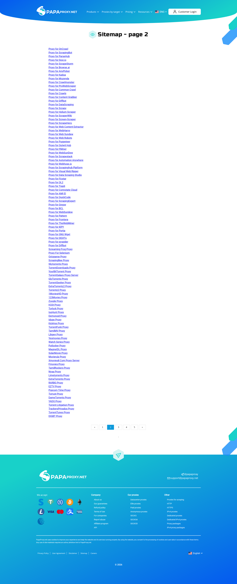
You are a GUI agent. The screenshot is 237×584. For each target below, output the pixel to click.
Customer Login (187, 11)
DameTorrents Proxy (60, 397)
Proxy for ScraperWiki (60, 115)
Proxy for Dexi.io (57, 60)
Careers (94, 553)
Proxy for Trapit (57, 186)
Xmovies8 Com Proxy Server (64, 360)
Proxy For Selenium (59, 252)
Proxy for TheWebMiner (61, 223)
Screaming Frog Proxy (61, 249)
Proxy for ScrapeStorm (61, 63)
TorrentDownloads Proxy (62, 267)
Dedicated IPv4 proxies (176, 519)
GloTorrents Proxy (58, 278)
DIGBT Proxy (55, 416)
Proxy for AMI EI (57, 193)
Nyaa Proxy (55, 371)
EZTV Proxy (55, 386)
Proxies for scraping (175, 500)
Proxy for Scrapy (57, 108)
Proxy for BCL (56, 208)
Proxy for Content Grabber (63, 97)
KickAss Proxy (56, 323)
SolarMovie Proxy (58, 353)
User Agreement (58, 553)
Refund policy (99, 508)
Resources (143, 11)
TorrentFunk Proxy (59, 327)
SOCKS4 (134, 519)
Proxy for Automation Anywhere (66, 160)
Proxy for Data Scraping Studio (65, 175)
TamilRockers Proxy (59, 367)
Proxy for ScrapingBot (60, 52)
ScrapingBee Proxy (59, 260)
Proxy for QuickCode (60, 197)
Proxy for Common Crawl (62, 89)
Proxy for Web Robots (60, 137)
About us (98, 500)
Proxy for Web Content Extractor (66, 126)
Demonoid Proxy (58, 315)
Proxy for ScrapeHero (60, 123)
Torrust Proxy (56, 393)
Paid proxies (135, 508)
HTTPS (170, 508)
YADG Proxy (55, 401)
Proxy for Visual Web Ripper (63, 171)
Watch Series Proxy (59, 341)
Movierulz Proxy (57, 356)
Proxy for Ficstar (57, 178)
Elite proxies (135, 504)
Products (91, 11)
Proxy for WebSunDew (61, 152)
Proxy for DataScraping (61, 104)
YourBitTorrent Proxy (60, 271)
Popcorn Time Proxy (59, 390)
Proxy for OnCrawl (58, 48)
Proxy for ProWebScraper (62, 85)
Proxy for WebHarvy (59, 130)
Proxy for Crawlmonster (61, 82)
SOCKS (133, 515)
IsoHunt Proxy (56, 312)
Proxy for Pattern (58, 215)
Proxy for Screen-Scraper (62, 119)
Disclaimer (73, 553)
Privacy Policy (43, 553)
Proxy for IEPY (56, 226)
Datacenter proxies (138, 500)
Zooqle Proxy (56, 301)
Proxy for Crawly (57, 93)
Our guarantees (100, 504)
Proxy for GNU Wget (59, 234)
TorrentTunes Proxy (59, 412)
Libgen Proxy (56, 334)
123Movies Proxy (58, 297)
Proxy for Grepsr (57, 204)
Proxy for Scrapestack (60, 156)
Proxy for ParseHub (59, 56)
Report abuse (99, 519)
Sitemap (84, 553)
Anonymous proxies (138, 512)
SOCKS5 (134, 523)
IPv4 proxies (172, 512)
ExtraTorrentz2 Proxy (60, 286)
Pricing (129, 11)
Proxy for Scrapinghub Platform (66, 167)
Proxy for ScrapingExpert (62, 200)
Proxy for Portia (57, 230)
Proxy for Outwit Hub (60, 145)
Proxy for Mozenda (59, 78)
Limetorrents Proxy (59, 375)
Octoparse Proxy (58, 256)
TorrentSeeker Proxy (60, 282)
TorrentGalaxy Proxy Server (63, 275)
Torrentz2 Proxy (57, 289)
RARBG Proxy (56, 382)
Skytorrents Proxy (58, 264)
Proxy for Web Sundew (61, 134)
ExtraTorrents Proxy (59, 379)
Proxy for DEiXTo (58, 238)
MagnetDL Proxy (58, 349)
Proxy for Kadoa (57, 74)
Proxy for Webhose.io (60, 163)
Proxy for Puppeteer (59, 141)
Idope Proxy (55, 319)
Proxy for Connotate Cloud (63, 189)
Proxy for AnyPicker (59, 71)
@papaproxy (191, 474)
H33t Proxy (55, 304)
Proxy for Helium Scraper (62, 111)
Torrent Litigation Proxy (61, 404)
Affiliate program (101, 523)
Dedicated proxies (174, 515)
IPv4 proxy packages (176, 527)
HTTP (169, 504)
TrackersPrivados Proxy (61, 408)
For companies (100, 515)
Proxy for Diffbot (57, 100)
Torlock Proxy (56, 308)
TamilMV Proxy (57, 330)
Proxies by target (111, 11)
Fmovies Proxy (57, 364)
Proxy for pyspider (58, 241)
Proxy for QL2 (56, 182)
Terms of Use (99, 512)
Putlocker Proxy (57, 345)
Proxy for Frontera (58, 219)
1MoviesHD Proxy (58, 293)
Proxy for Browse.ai (59, 67)
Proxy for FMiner (58, 149)
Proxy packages (174, 523)
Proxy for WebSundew (61, 212)
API (95, 527)
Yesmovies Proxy (58, 338)
